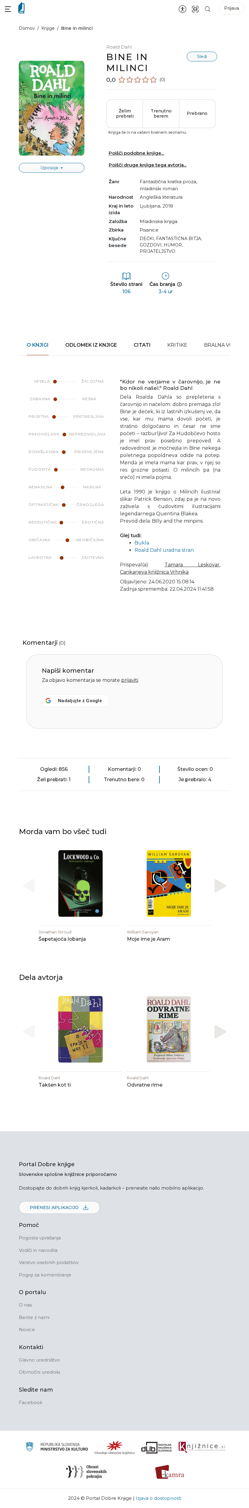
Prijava (231, 8)
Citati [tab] (142, 345)
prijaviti (129, 680)
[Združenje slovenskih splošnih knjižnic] (201, 1447)
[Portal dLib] (156, 1447)
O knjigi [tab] (38, 345)
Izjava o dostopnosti (158, 1498)
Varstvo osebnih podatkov (49, 1262)
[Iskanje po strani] (207, 8)
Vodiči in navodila (38, 1250)
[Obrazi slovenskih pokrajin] (86, 1471)
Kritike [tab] (177, 345)
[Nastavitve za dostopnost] (182, 8)
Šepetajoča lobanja (62, 939)
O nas (25, 1305)
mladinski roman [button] (159, 188)
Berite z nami (34, 1317)
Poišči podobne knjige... (136, 153)
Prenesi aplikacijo (55, 1207)
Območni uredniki (39, 1372)
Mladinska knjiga (158, 221)
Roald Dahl (119, 47)
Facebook (31, 1402)
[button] (8, 9)
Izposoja (49, 167)
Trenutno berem (161, 113)
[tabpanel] (124, 489)
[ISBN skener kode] (195, 8)
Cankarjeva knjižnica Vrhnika (154, 572)
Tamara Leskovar (192, 565)
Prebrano (197, 113)
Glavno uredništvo (39, 1360)
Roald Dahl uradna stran (164, 550)
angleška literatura (161, 197)
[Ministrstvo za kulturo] (57, 1447)
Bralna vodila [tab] (224, 345)
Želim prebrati (125, 113)
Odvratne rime (144, 1085)
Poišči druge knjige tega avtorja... (147, 165)
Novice (27, 1329)
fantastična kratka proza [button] (168, 181)
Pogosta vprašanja (40, 1238)
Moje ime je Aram (148, 939)
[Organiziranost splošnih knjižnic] (114, 1447)
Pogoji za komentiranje (45, 1275)
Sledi (202, 56)
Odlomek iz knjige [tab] (91, 345)
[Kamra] (170, 1471)
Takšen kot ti (55, 1085)
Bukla (142, 543)
